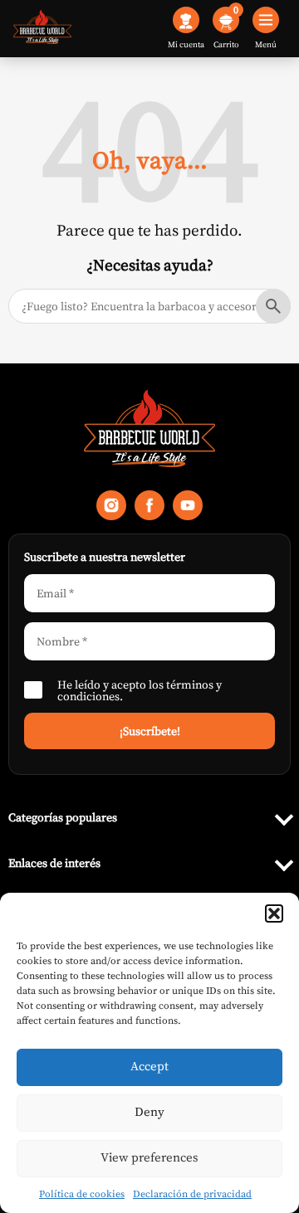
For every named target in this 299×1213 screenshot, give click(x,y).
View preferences (149, 1157)
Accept (149, 1065)
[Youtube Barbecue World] (187, 509)
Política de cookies (82, 1194)
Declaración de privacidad (192, 1194)
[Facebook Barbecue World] (149, 509)
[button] (274, 913)
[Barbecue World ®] (42, 28)
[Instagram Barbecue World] (111, 509)
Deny (149, 1111)
